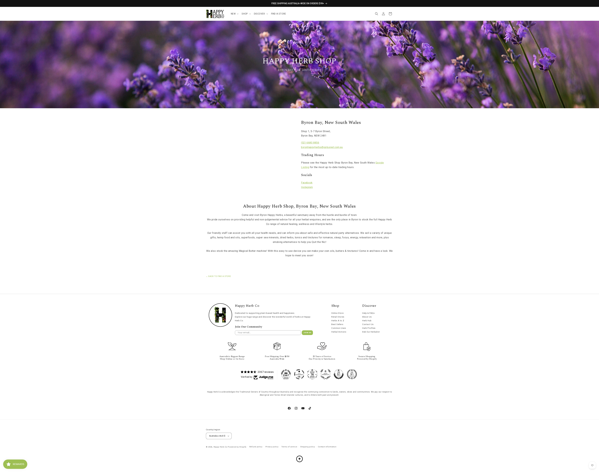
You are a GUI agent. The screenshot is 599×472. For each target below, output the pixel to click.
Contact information (327, 447)
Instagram (307, 187)
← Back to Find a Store (218, 276)
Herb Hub (367, 320)
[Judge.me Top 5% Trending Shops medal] (352, 374)
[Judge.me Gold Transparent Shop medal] (299, 374)
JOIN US (307, 332)
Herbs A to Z (337, 320)
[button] (234, 13)
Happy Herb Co (220, 447)
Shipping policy (307, 447)
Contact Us (368, 324)
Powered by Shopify (237, 447)
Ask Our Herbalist (371, 332)
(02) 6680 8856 (310, 142)
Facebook (307, 182)
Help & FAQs (368, 313)
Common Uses (338, 328)
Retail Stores (337, 317)
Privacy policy (271, 447)
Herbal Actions (338, 332)
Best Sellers (337, 324)
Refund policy (255, 447)
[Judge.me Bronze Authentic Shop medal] (326, 374)
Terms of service (289, 447)
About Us (367, 317)
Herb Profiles (368, 328)
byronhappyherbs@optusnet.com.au (322, 147)
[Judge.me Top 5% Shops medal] (339, 374)
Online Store (337, 313)
